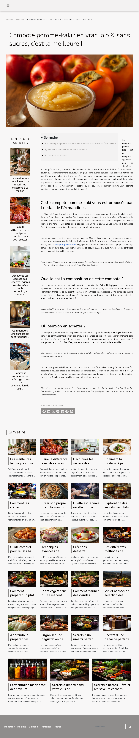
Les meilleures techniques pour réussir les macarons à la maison (20, 185)
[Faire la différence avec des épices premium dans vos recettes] (20, 210)
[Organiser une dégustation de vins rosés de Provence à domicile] (54, 622)
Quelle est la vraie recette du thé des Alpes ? (86, 507)
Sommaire (51, 137)
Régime (21, 726)
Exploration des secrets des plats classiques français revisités (117, 509)
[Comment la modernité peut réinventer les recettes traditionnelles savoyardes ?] (117, 446)
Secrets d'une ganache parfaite (117, 637)
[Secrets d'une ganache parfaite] (117, 622)
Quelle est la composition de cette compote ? (67, 149)
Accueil (9, 19)
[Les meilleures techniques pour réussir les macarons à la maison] (20, 161)
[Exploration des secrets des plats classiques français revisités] (117, 490)
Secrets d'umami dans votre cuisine (68, 687)
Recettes (20, 19)
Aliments (46, 726)
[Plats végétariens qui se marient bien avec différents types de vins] (54, 578)
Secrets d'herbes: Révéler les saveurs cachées (112, 687)
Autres (57, 726)
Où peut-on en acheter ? (56, 155)
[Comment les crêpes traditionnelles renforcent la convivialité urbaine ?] (22, 490)
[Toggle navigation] (8, 5)
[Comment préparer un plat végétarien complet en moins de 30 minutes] (22, 578)
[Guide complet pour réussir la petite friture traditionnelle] (22, 534)
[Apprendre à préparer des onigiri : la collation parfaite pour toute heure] (22, 622)
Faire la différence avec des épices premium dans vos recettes (20, 233)
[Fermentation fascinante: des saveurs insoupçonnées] (27, 669)
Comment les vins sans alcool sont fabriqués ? (20, 334)
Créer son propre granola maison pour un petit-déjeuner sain (54, 509)
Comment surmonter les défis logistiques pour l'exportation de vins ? (20, 381)
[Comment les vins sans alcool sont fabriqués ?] (20, 313)
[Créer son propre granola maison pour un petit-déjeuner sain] (54, 490)
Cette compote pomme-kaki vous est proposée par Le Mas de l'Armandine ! (80, 143)
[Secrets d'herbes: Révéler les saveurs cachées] (111, 669)
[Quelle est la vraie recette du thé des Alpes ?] (85, 490)
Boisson (33, 726)
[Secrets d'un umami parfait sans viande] (85, 622)
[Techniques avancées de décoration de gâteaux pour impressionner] (54, 534)
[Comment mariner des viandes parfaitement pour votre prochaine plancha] (85, 578)
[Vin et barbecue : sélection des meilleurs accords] (117, 578)
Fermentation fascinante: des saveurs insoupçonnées (28, 689)
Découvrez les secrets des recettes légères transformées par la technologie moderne (20, 285)
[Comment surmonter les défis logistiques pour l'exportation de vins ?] (20, 356)
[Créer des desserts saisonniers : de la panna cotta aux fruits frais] (85, 534)
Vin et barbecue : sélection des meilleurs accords (117, 595)
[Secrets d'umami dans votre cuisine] (69, 669)
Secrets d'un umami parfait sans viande (83, 639)
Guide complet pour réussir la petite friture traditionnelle (20, 553)
